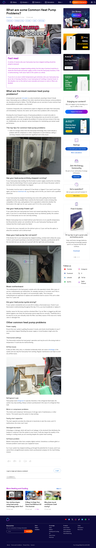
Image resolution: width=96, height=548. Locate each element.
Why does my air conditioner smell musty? (50, 504)
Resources (80, 529)
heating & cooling (19, 20)
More (58, 488)
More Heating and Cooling (17, 488)
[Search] (94, 2)
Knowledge (9, 17)
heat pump (9, 20)
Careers (33, 545)
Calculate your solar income (77, 149)
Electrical (51, 537)
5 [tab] (79, 257)
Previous (65, 233)
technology (41, 20)
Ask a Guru (76, 195)
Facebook (70, 273)
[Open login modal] (92, 2)
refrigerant (20, 401)
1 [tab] (73, 257)
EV (49, 533)
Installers (37, 529)
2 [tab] (75, 257)
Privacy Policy (26, 545)
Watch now (76, 15)
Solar (50, 527)
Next (87, 233)
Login (57, 470)
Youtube (69, 269)
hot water (28, 20)
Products (65, 525)
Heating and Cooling (19, 17)
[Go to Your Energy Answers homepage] (4, 2)
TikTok (83, 277)
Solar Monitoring (67, 533)
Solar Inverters (67, 529)
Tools (79, 525)
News (36, 525)
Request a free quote (79, 2)
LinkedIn (69, 277)
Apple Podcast (83, 282)
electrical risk (22, 191)
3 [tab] (76, 257)
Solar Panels (66, 527)
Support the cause (76, 112)
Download (76, 253)
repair (34, 20)
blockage (52, 349)
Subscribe (77, 176)
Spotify (69, 282)
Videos (36, 527)
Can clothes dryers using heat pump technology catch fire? (14, 504)
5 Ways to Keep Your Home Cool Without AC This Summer (33, 504)
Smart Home (52, 535)
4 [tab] (77, 257)
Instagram (84, 269)
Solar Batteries (67, 531)
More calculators (76, 152)
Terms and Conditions (16, 545)
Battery (51, 529)
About (8, 545)
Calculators (80, 527)
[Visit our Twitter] (72, 519)
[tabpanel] (76, 232)
